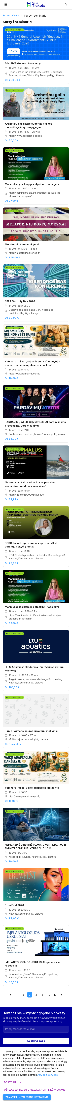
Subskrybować (36, 1040)
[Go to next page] (61, 994)
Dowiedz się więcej (47, 1074)
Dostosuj (13, 1082)
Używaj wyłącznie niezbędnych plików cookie (34, 1089)
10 (55, 994)
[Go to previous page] (10, 994)
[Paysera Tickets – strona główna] (36, 4)
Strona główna (11, 15)
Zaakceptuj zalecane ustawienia (26, 1097)
